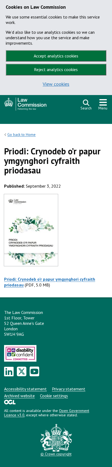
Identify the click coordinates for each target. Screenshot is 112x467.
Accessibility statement (25, 389)
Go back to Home (21, 134)
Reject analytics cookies (56, 69)
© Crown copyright (56, 453)
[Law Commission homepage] (39, 105)
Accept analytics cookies (56, 56)
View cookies (56, 84)
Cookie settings (54, 395)
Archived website (19, 395)
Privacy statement (68, 389)
